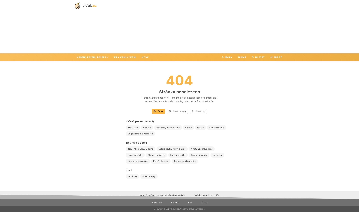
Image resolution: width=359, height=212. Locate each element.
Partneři (175, 202)
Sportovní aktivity (199, 155)
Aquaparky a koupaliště (185, 161)
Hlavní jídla (133, 127)
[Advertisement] (179, 32)
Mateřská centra (160, 161)
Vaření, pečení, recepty (140, 121)
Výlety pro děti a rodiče (207, 195)
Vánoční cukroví (216, 127)
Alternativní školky (156, 155)
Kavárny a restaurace (138, 161)
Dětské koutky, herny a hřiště (172, 149)
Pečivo (188, 127)
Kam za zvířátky (135, 155)
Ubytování (217, 155)
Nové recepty (179, 111)
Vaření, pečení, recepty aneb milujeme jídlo (163, 195)
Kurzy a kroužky (178, 155)
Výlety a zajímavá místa (201, 149)
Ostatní (200, 127)
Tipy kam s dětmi (136, 142)
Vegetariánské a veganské (140, 133)
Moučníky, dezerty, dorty (168, 127)
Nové (129, 170)
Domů (160, 111)
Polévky (147, 127)
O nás (205, 202)
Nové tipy (200, 111)
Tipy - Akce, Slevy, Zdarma (140, 149)
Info (190, 202)
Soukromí (156, 202)
